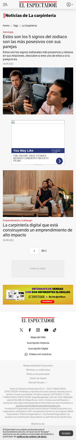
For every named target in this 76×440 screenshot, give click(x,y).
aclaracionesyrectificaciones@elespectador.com (38, 406)
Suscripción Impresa (38, 342)
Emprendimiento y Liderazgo (17, 220)
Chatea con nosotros (40, 354)
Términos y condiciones (38, 370)
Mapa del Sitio (38, 337)
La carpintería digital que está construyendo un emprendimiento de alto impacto (37, 230)
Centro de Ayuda (38, 378)
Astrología (8, 32)
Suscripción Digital (38, 348)
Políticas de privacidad (38, 374)
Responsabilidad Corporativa (38, 365)
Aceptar (66, 433)
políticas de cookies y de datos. (32, 436)
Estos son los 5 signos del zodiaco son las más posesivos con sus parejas (35, 41)
